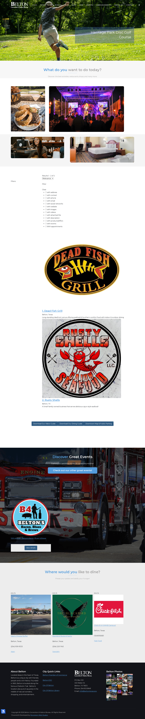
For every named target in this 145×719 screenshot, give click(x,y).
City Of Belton (48, 685)
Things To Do (46, 5)
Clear (44, 190)
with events (51, 224)
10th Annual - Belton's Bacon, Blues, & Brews (28, 538)
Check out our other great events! (72, 470)
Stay (67, 5)
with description (53, 218)
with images (51, 209)
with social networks (55, 204)
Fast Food (98, 641)
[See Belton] (19, 5)
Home (34, 5)
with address (52, 192)
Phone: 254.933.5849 (82, 688)
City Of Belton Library (51, 690)
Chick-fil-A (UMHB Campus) (105, 625)
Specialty (56, 652)
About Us (118, 5)
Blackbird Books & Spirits (62, 636)
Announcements (103, 5)
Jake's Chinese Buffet (19, 636)
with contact (52, 195)
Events (58, 5)
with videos (51, 212)
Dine (81, 5)
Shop (74, 5)
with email (51, 201)
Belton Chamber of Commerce (55, 675)
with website (52, 207)
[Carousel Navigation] (72, 56)
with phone (51, 198)
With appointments (54, 226)
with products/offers (55, 221)
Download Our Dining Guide (71, 424)
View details (31, 548)
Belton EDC (47, 680)
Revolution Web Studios (39, 715)
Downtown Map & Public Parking (99, 424)
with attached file (54, 215)
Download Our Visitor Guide (44, 424)
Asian (13, 652)
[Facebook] (139, 5)
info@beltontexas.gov (88, 691)
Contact (130, 5)
